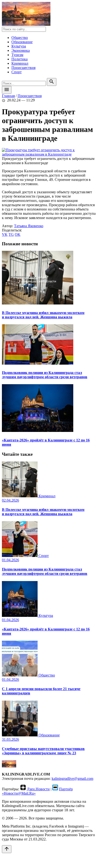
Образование (22, 42)
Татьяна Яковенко (28, 226)
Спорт (16, 72)
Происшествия (23, 68)
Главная (8, 96)
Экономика (20, 50)
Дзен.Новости (38, 789)
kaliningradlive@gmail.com (72, 778)
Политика (19, 59)
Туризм (17, 55)
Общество (19, 38)
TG (11, 234)
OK (17, 234)
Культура (18, 46)
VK (5, 234)
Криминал (19, 63)
